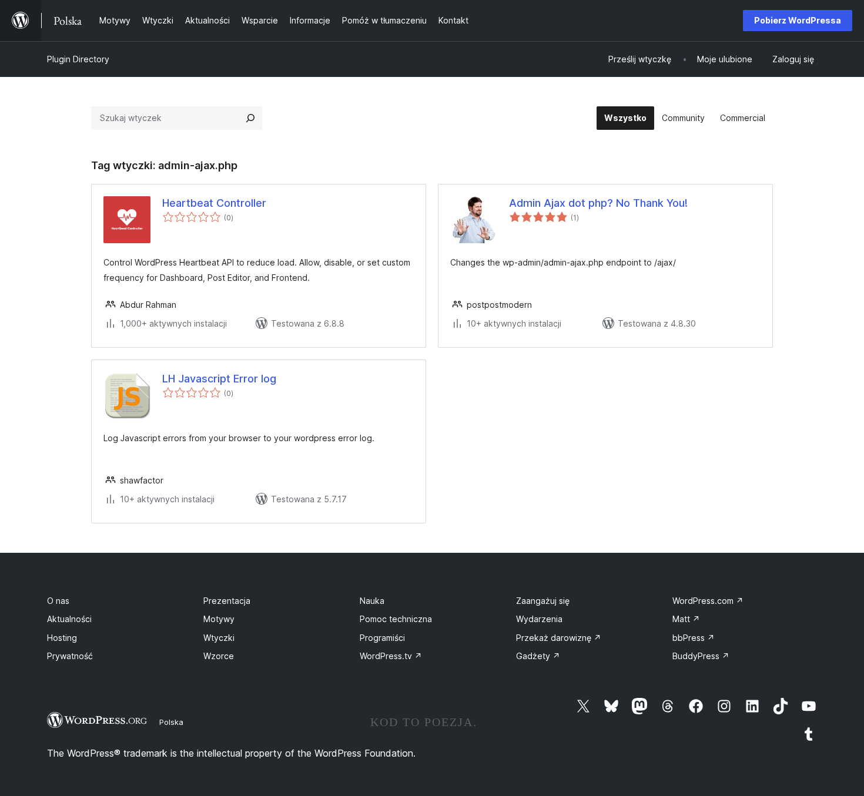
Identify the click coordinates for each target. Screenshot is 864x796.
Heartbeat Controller (214, 203)
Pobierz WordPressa (797, 20)
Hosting (62, 638)
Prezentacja (226, 601)
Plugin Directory (78, 59)
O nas (58, 601)
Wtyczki (219, 638)
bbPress (693, 638)
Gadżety (538, 656)
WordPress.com (708, 601)
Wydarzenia (539, 619)
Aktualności (69, 619)
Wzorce (218, 656)
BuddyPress (700, 656)
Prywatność (70, 656)
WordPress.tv (391, 656)
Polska (171, 722)
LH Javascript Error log (219, 378)
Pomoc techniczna (396, 619)
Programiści (382, 638)
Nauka (372, 601)
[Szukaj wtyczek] (250, 118)
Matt (686, 619)
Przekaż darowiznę (558, 638)
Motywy (219, 619)
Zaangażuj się (543, 601)
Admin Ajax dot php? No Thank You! (598, 203)
